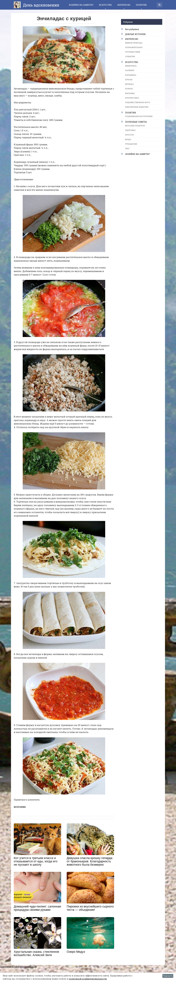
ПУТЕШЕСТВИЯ (132, 52)
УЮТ (127, 148)
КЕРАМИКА (130, 75)
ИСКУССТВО (105, 4)
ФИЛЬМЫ (130, 93)
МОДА (128, 139)
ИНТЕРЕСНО (123, 4)
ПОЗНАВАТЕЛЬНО (134, 47)
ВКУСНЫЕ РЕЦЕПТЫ (135, 125)
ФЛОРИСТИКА (132, 98)
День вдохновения (40, 5)
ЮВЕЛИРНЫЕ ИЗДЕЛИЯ (136, 107)
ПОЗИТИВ (141, 4)
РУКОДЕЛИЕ (131, 144)
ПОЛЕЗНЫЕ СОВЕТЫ (136, 121)
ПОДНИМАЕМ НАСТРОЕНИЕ (139, 116)
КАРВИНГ (129, 70)
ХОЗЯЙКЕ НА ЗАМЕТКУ (81, 4)
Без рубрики (132, 29)
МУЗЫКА (129, 84)
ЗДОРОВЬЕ (130, 130)
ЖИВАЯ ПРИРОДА (133, 43)
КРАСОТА (129, 134)
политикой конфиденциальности (88, 978)
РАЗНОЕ (129, 88)
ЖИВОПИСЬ (131, 66)
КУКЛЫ (128, 79)
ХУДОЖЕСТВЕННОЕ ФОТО (137, 102)
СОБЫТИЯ (130, 56)
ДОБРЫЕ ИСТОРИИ (135, 34)
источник (20, 806)
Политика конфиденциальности (18, 966)
